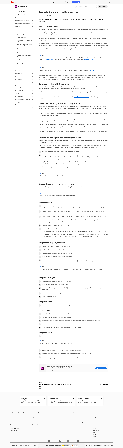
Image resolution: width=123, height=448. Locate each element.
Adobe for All (95, 434)
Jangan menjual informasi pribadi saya (100, 445)
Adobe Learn (74, 420)
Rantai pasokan (95, 428)
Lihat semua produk (13, 430)
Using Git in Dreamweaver (22, 68)
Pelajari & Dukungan (64, 2)
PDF (11, 422)
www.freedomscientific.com (81, 97)
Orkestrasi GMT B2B (34, 422)
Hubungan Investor (96, 426)
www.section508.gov (88, 59)
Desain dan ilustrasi (13, 418)
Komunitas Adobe (75, 418)
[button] (105, 2)
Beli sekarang (76, 2)
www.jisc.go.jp (92, 70)
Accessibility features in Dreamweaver (22, 49)
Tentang (94, 417)
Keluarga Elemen (13, 426)
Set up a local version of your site (23, 32)
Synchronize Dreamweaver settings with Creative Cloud (24, 64)
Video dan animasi (13, 420)
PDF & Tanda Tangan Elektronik (35, 2)
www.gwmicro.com (52, 99)
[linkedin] (28, 445)
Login (109, 2)
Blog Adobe (95, 436)
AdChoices (111, 445)
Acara (94, 420)
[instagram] (23, 445)
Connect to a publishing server (23, 34)
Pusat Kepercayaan (96, 430)
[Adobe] (13, 2)
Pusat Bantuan (74, 415)
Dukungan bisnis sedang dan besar (78, 422)
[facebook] (21, 445)
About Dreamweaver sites (22, 29)
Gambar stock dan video (14, 428)
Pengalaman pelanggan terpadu (36, 418)
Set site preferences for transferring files (24, 56)
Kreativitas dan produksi (35, 420)
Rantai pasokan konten (35, 417)
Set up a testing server (21, 37)
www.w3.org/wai (49, 59)
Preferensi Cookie (89, 445)
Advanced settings (20, 52)
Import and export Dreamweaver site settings (24, 41)
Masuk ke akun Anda (96, 415)
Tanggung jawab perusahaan (98, 424)
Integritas (94, 432)
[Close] (82, 445)
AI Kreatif (12, 415)
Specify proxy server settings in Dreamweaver (23, 60)
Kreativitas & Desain (21, 2)
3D (10, 424)
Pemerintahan (54, 418)
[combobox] (86, 6)
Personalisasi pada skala (35, 415)
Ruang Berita (95, 422)
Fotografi (11, 417)
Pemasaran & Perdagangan (50, 2)
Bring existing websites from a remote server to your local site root (24, 45)
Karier (94, 418)
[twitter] (26, 445)
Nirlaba (53, 417)
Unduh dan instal (75, 417)
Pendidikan (53, 415)
